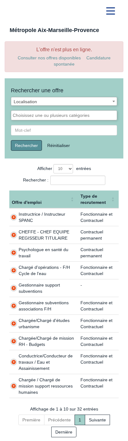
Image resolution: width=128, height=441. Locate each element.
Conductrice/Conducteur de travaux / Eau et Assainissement (46, 362)
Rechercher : (35, 179)
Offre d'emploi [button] (27, 202)
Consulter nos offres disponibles (49, 57)
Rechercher (26, 145)
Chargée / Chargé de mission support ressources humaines (46, 386)
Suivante (97, 419)
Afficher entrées (64, 168)
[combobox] (64, 101)
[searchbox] (64, 115)
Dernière (63, 432)
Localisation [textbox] (25, 101)
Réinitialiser (58, 145)
